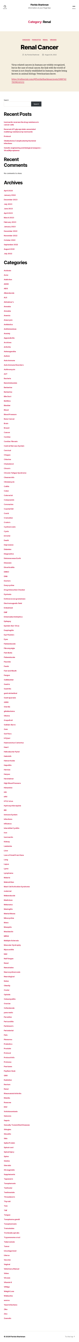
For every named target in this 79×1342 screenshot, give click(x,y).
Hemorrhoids (9, 761)
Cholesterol (9, 464)
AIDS (6, 289)
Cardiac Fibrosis (11, 441)
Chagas (7, 455)
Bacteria (7, 378)
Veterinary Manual (11, 1269)
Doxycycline (9, 585)
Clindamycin (9, 482)
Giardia (7, 707)
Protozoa (7, 1062)
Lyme (6, 869)
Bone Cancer (9, 419)
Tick (6, 1206)
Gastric (7, 684)
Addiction (8, 280)
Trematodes (9, 1228)
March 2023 (9, 218)
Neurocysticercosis (12, 972)
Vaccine (7, 1260)
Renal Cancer (39, 47)
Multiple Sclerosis (11, 941)
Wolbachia (8, 1296)
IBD (5, 810)
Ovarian (7, 1004)
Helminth (7, 756)
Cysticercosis (10, 527)
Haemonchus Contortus (14, 743)
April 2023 (8, 213)
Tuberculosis (9, 1242)
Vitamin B (8, 1282)
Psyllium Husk (9, 1071)
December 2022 (10, 231)
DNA (6, 576)
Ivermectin (8, 837)
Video (6, 1273)
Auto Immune (9, 360)
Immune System (10, 815)
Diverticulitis (9, 567)
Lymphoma (8, 873)
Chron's (7, 468)
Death (6, 540)
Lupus (6, 864)
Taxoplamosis (10, 1183)
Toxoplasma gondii (12, 1219)
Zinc (6, 1314)
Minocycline (9, 918)
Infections (8, 819)
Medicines (8, 900)
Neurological (9, 977)
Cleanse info (9, 477)
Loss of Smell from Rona (14, 855)
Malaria (7, 878)
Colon (6, 491)
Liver (6, 851)
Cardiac (7, 437)
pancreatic (8, 1013)
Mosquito (8, 927)
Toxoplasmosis (10, 1224)
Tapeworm (8, 1179)
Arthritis (7, 347)
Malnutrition (9, 882)
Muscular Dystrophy (12, 945)
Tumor (6, 1246)
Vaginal (7, 1264)
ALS (5, 298)
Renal (45, 40)
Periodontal (8, 1031)
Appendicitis (9, 338)
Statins (7, 1161)
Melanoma (8, 905)
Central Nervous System (14, 446)
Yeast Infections (10, 1305)
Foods (6, 666)
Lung (6, 860)
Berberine (8, 387)
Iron (5, 833)
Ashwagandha (10, 351)
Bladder (7, 405)
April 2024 (8, 191)
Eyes (6, 639)
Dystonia (7, 594)
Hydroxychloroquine (12, 806)
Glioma (7, 716)
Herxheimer (9, 779)
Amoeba (7, 307)
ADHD (6, 284)
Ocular (6, 990)
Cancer (7, 432)
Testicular (8, 1188)
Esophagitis (9, 630)
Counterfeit (8, 509)
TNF (5, 1210)
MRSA (6, 936)
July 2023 (8, 204)
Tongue (7, 1215)
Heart (6, 747)
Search (6, 100)
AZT (5, 374)
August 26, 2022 (51, 55)
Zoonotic (7, 1318)
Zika (5, 1309)
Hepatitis (7, 765)
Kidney (7, 842)
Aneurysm (8, 320)
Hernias (7, 770)
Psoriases (8, 1066)
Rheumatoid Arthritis (12, 1093)
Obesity (7, 986)
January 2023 (10, 227)
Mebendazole (9, 896)
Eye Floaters (9, 635)
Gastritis (7, 689)
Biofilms (7, 401)
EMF (5, 612)
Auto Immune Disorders (14, 365)
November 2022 (10, 236)
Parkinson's (8, 1026)
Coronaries (8, 504)
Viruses (53, 40)
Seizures (7, 1116)
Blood (6, 410)
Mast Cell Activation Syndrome (17, 887)
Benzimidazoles (10, 383)
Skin (5, 1138)
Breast (6, 428)
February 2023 (10, 222)
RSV (5, 1107)
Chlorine (7, 459)
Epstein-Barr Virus (11, 626)
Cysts (6, 531)
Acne (6, 275)
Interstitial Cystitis (11, 828)
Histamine (8, 788)
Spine (6, 1156)
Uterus (6, 1255)
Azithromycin (9, 369)
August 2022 (9, 249)
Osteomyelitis (10, 999)
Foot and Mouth (10, 671)
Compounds (9, 500)
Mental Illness (9, 914)
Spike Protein (9, 1143)
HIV (5, 792)
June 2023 (8, 209)
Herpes (7, 774)
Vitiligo (7, 1287)
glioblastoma (9, 711)
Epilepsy (7, 621)
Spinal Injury (9, 1152)
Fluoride (7, 662)
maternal (7, 891)
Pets (6, 1035)
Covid (6, 513)
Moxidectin (8, 932)
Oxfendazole (9, 1008)
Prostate (7, 1048)
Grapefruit (8, 720)
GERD (6, 702)
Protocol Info (9, 1057)
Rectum (7, 1084)
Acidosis (7, 271)
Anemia (7, 315)
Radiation (8, 1080)
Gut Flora (7, 734)
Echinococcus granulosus (14, 599)
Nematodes (9, 968)
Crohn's (7, 522)
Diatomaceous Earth (12, 558)
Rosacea (7, 1102)
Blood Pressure (10, 414)
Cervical (7, 450)
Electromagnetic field (13, 603)
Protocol (7, 136)
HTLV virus (8, 801)
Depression (8, 545)
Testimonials (9, 1192)
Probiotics (8, 1044)
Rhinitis (7, 1098)
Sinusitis (7, 1134)
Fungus (7, 675)
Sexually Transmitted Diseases (17, 1125)
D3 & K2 (7, 536)
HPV (5, 797)
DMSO (6, 572)
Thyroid (7, 1201)
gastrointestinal (10, 693)
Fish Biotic (8, 653)
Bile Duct (7, 396)
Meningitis (8, 909)
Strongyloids (9, 1170)
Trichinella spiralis (11, 1233)
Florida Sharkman (39, 5)
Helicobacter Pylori (12, 752)
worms (7, 1300)
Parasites (36, 40)
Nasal (6, 963)
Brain (6, 423)
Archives (7, 342)
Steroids (7, 1165)
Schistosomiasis (11, 1111)
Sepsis (6, 1120)
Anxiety (7, 333)
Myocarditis (9, 950)
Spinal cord (8, 1147)
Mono (6, 923)
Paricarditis (9, 1022)
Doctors (7, 581)
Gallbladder (9, 680)
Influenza (8, 824)
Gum (6, 729)
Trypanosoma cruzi (12, 1237)
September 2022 (11, 245)
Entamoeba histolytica (13, 617)
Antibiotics (8, 324)
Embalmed (8, 608)
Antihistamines (10, 329)
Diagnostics (9, 554)
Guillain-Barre (10, 725)
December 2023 (10, 200)
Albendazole (9, 293)
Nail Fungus (8, 959)
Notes (6, 981)
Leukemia (8, 846)
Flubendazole (9, 657)
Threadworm (9, 1197)
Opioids (7, 995)
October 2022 (9, 240)
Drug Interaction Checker (14, 590)
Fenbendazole (10, 644)
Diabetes (7, 549)
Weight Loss (9, 1291)
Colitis (6, 486)
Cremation (8, 518)
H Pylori (7, 738)
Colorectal (8, 495)
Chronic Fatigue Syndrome (15, 473)
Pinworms (8, 1040)
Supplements (9, 1174)
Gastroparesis (10, 698)
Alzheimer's (9, 302)
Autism (7, 356)
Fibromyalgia (9, 648)
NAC (6, 954)
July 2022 (8, 254)
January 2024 (10, 195)
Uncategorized (10, 1251)
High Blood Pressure (12, 783)
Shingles (7, 1129)
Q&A (6, 1075)
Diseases (26, 40)
